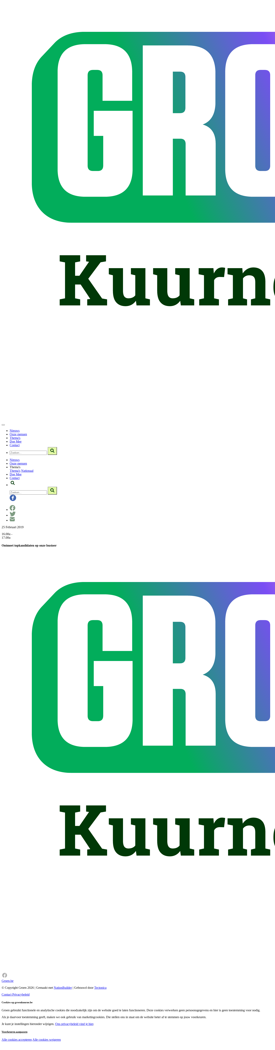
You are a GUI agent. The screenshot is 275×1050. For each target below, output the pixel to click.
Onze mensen (18, 434)
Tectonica (100, 987)
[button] (13, 485)
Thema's (15, 438)
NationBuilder (63, 987)
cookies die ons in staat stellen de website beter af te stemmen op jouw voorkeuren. (72, 1048)
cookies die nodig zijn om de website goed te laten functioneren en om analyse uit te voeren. (89, 1044)
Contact (15, 445)
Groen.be (7, 981)
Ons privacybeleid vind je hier (74, 1024)
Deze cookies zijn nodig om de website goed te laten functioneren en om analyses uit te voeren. (82, 1040)
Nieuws (15, 430)
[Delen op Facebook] (12, 509)
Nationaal (27, 470)
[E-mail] (12, 520)
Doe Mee (16, 441)
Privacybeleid (21, 994)
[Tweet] (13, 515)
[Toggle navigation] (3, 424)
